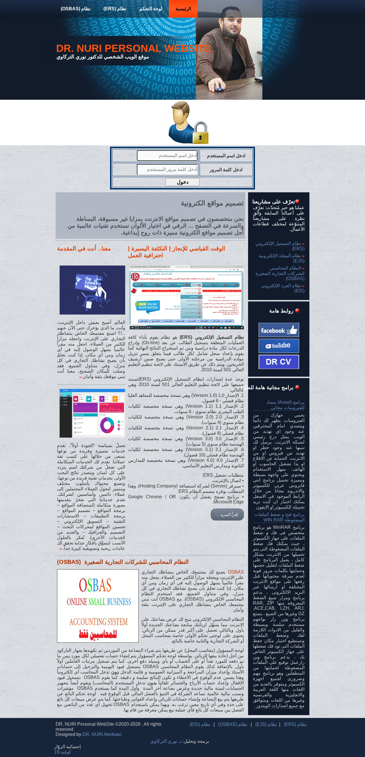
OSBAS (236, 572)
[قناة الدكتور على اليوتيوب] (279, 344)
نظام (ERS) (115, 8)
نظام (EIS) (200, 724)
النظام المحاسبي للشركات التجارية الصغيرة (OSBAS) (279, 273)
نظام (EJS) (266, 724)
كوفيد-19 (62, 752)
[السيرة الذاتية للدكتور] (279, 367)
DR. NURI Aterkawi (101, 734)
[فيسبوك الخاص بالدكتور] (279, 328)
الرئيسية (183, 8)
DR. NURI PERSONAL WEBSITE (133, 48)
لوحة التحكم (150, 8)
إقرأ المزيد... (227, 514)
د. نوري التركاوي (165, 741)
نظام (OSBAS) (75, 8)
